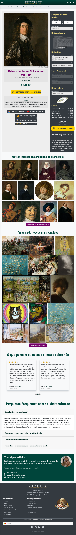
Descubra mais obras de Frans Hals (38, 225)
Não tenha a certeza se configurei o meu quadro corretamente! (26, 446)
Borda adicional (55, 26)
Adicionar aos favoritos (36, 111)
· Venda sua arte (31, 503)
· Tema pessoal (31, 501)
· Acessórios (30, 510)
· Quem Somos (7, 514)
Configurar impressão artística (27, 92)
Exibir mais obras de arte (37, 345)
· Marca (5, 503)
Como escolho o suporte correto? (16, 440)
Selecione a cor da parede (27, 116)
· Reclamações (7, 512)
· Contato (5, 501)
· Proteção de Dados (8, 508)
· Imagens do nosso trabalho (34, 508)
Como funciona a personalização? (16, 412)
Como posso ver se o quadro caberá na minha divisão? (23, 433)
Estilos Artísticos (11, 7)
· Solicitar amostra (32, 512)
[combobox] (62, 28)
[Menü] (2, 2)
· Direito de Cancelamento (9, 510)
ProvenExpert (15, 386)
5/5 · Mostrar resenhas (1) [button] (29, 124)
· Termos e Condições (8, 505)
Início (3, 7)
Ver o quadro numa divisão (27, 120)
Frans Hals (26, 7)
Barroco (19, 7)
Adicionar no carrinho (64, 128)
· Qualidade (30, 505)
